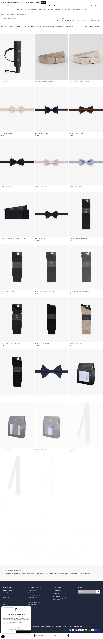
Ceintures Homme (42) (74, 573)
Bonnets (85, 26)
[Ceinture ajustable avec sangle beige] (51, 57)
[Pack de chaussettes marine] (17, 372)
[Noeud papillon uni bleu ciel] (86, 162)
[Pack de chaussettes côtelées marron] (86, 267)
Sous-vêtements (60, 26)
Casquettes (78, 26)
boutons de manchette (13, 537)
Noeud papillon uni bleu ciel (76, 186)
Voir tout (3, 26)
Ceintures (27, 26)
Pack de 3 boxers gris (6, 448)
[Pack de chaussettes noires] (17, 267)
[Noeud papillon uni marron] (86, 109)
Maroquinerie (69, 26)
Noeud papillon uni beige (7, 133)
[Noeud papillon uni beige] (17, 109)
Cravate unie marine (5, 501)
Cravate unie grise (74, 501)
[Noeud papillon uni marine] (51, 109)
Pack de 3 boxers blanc (75, 396)
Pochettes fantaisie (36, 26)
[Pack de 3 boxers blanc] (86, 372)
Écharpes (91, 26)
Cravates (10, 26)
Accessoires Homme (21, 14)
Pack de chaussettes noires (7, 291)
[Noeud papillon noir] (51, 214)
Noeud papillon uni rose (41, 186)
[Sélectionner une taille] (16, 77)
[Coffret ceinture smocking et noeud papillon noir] (17, 214)
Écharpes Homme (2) (42, 575)
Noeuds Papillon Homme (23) (52, 575)
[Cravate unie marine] (17, 477)
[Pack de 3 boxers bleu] (51, 424)
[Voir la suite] (100, 26)
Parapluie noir (4, 81)
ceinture (95, 530)
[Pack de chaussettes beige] (86, 319)
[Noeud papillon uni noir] (17, 162)
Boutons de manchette (48, 26)
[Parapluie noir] (17, 57)
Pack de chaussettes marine (8, 396)
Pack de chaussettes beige (76, 343)
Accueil (3, 14)
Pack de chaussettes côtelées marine (79, 238)
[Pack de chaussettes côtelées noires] (51, 267)
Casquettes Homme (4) (21, 575)
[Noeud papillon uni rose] (51, 162)
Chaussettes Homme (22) (10, 575)
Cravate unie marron (40, 501)
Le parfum (97, 26)
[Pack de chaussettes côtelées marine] (86, 214)
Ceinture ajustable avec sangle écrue (79, 81)
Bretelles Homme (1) (64, 573)
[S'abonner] (98, 592)
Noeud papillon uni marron (76, 133)
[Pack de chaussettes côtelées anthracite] (17, 319)
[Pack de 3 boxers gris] (17, 424)
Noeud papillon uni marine (41, 133)
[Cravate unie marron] (51, 477)
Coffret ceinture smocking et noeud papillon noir (13, 238)
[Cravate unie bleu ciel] (86, 424)
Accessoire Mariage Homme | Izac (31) (13, 573)
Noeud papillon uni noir (6, 186)
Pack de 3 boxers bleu (40, 448)
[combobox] (42, 635)
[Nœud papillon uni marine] (51, 372)
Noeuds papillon (18, 26)
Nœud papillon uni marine (41, 396)
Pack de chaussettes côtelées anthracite (11, 343)
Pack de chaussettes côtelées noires (44, 291)
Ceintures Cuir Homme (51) (85, 573)
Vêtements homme (11, 14)
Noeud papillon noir (40, 238)
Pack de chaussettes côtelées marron (79, 291)
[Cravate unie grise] (86, 477)
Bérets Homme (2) (40, 573)
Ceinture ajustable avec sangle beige (44, 81)
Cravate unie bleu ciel (75, 448)
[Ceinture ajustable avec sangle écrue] (86, 57)
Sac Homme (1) (63, 575)
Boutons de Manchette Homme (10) (52, 573)
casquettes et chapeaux (93, 534)
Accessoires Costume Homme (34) (28, 573)
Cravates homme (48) (32, 575)
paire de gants (9, 532)
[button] (21, 9)
